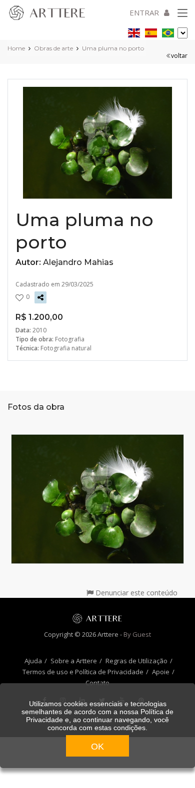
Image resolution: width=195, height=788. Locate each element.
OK (97, 747)
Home (16, 48)
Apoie (161, 671)
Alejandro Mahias (78, 262)
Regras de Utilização (137, 660)
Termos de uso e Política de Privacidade (83, 671)
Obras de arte (53, 48)
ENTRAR (144, 12)
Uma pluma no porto (113, 48)
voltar (179, 55)
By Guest (137, 634)
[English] (134, 31)
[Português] (168, 31)
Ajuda (33, 660)
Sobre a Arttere (73, 660)
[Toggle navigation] (183, 13)
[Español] (151, 31)
